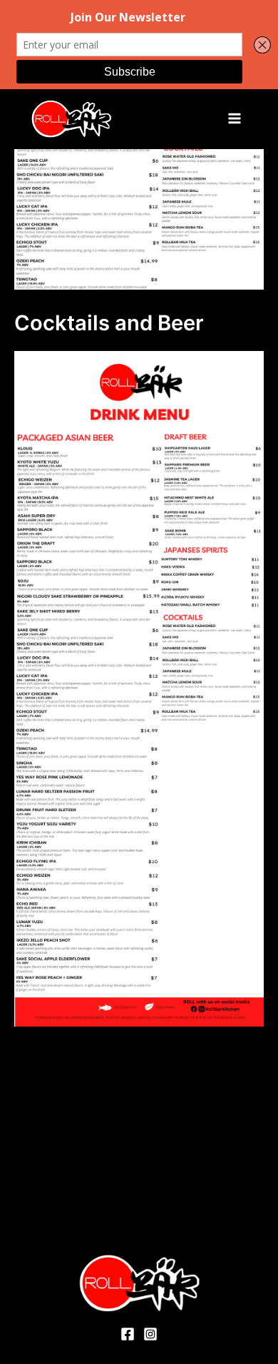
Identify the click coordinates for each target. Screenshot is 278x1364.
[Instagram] (150, 1334)
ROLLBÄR (148, 118)
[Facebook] (127, 1334)
